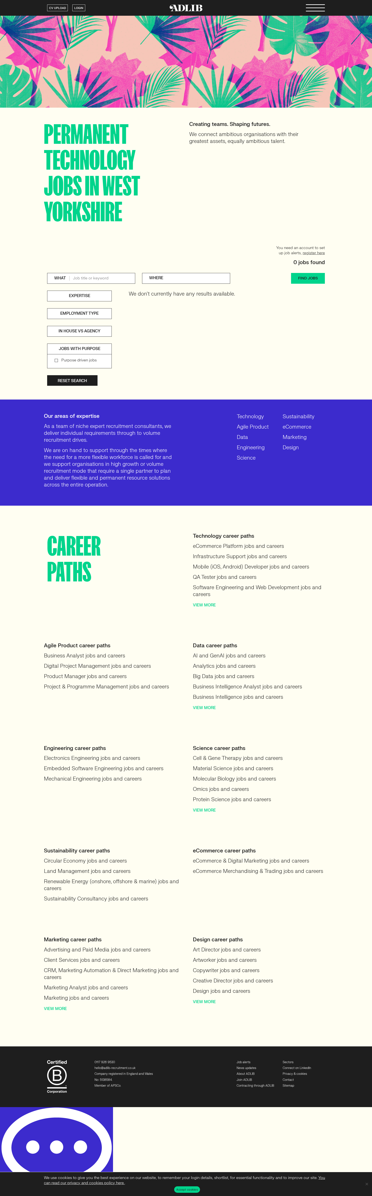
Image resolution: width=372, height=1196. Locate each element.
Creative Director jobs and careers (233, 981)
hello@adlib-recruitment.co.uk (115, 1068)
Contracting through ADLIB (255, 1086)
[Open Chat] (56, 1151)
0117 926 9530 (105, 1062)
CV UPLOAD (57, 8)
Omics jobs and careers (221, 789)
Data (242, 437)
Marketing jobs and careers (76, 998)
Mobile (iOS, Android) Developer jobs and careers (251, 567)
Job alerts (243, 1062)
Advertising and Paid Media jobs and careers (97, 950)
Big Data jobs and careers (223, 676)
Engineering (251, 447)
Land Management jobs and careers (87, 871)
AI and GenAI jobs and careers (229, 655)
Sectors (288, 1062)
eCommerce (297, 427)
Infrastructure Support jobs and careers (240, 556)
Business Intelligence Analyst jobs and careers (247, 686)
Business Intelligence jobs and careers (238, 697)
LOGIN (78, 8)
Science (246, 458)
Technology (250, 416)
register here (314, 253)
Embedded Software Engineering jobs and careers (103, 768)
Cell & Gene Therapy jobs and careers (238, 758)
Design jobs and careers (221, 991)
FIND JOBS (308, 278)
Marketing (295, 437)
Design (291, 447)
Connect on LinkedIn (297, 1068)
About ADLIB (245, 1074)
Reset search (72, 380)
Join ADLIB (244, 1080)
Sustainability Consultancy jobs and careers (96, 898)
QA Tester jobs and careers (224, 577)
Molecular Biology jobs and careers (234, 779)
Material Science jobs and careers (233, 768)
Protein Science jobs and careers (232, 799)
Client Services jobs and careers (82, 960)
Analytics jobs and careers (224, 666)
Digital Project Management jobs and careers (97, 666)
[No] (366, 1184)
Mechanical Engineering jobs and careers (93, 779)
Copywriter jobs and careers (226, 970)
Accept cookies (187, 1189)
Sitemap (288, 1086)
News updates (246, 1068)
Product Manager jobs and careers (85, 676)
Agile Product (253, 427)
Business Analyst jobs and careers (84, 655)
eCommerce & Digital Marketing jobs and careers (251, 861)
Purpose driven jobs (79, 360)
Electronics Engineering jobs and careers (92, 758)
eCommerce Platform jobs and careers (238, 546)
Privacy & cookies (295, 1074)
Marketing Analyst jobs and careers (86, 987)
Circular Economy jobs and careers (85, 861)
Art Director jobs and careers (227, 950)
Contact (288, 1080)
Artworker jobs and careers (225, 960)
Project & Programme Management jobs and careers (106, 686)
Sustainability (299, 416)
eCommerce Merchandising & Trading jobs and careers (258, 871)
